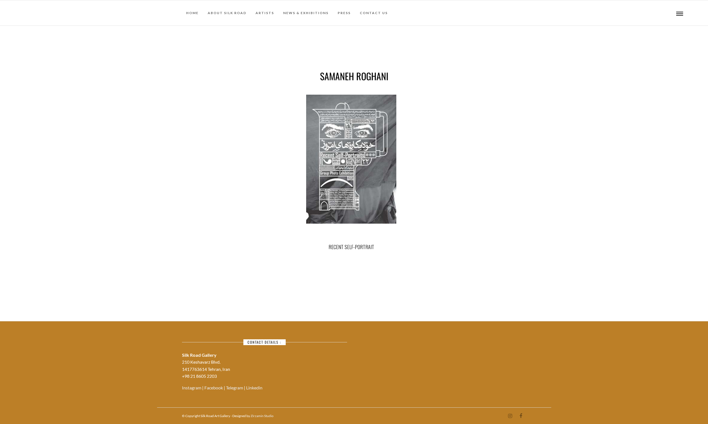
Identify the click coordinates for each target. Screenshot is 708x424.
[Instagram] (510, 416)
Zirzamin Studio (262, 416)
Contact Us (374, 13)
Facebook (214, 387)
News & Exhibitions (306, 13)
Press (344, 13)
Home (192, 13)
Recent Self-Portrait (351, 246)
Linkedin (254, 387)
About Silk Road (227, 13)
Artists (265, 13)
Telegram (235, 387)
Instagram (192, 387)
